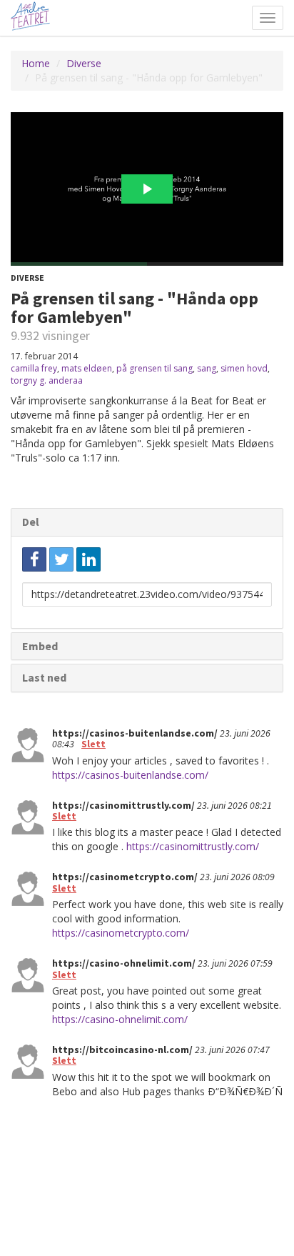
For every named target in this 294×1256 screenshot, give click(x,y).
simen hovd (244, 368)
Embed (40, 646)
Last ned (44, 677)
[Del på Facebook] (34, 559)
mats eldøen (86, 368)
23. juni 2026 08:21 (234, 805)
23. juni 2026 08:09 (237, 876)
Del (30, 521)
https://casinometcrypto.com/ (120, 932)
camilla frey (34, 368)
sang (206, 368)
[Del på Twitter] (61, 559)
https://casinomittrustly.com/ (192, 846)
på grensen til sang (154, 368)
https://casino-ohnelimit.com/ (120, 1019)
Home (35, 63)
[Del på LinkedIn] (88, 559)
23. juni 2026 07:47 (232, 1049)
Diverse (83, 63)
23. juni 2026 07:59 (235, 963)
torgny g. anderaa (47, 380)
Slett (93, 743)
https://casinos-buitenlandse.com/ (130, 775)
